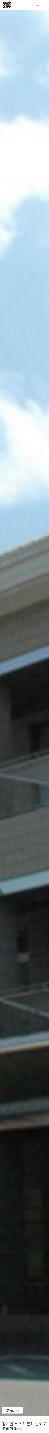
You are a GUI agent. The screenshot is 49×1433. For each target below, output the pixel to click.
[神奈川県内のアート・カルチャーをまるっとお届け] (7, 5)
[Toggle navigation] (44, 4)
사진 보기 (14, 1410)
